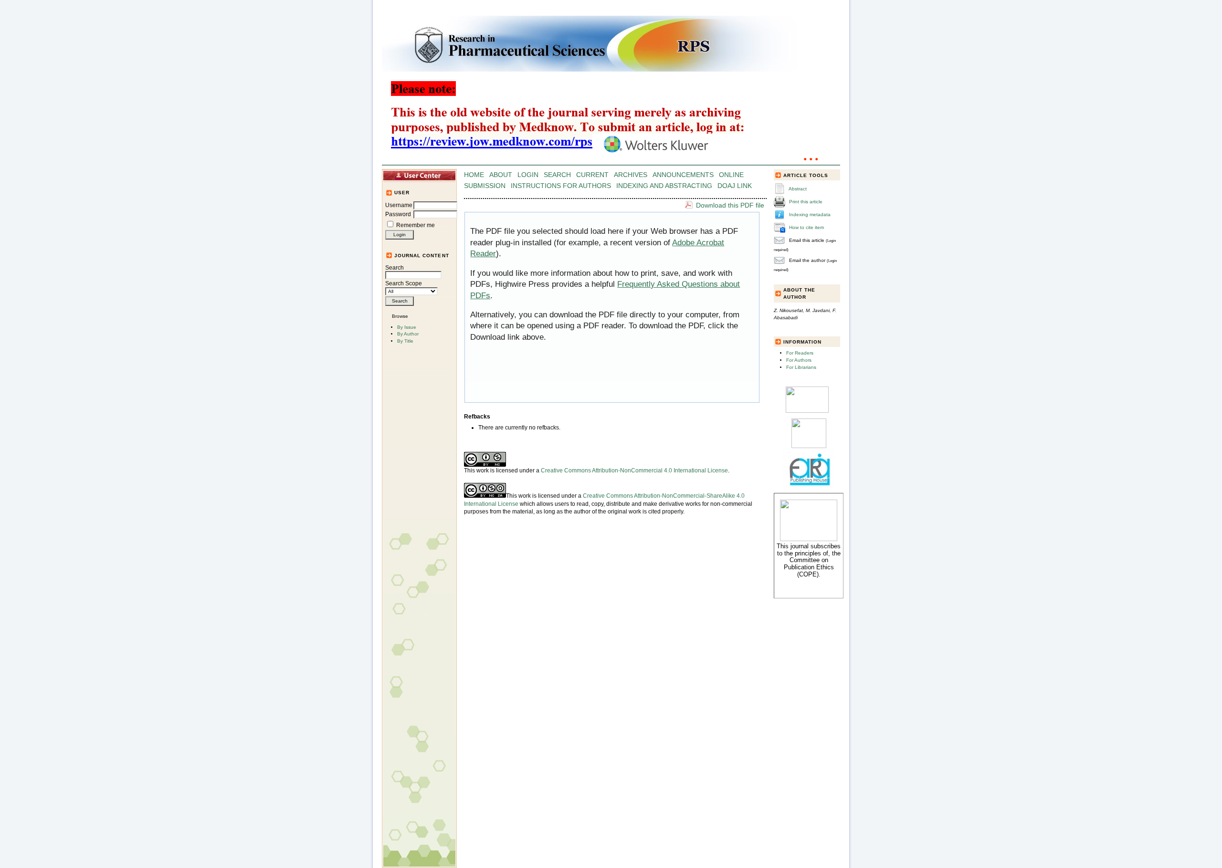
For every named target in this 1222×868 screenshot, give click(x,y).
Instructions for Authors (561, 185)
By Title (405, 341)
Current (592, 174)
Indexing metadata (810, 214)
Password (398, 214)
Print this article (805, 201)
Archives (630, 174)
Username (398, 205)
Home (474, 174)
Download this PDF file (730, 205)
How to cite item (806, 227)
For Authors (798, 360)
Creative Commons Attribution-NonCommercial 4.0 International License (634, 470)
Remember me (415, 225)
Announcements (683, 174)
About (500, 174)
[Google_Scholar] (807, 411)
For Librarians (801, 367)
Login (527, 174)
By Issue (406, 327)
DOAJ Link (734, 185)
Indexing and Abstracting (664, 185)
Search (394, 267)
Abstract (798, 188)
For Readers (799, 353)
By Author (408, 333)
